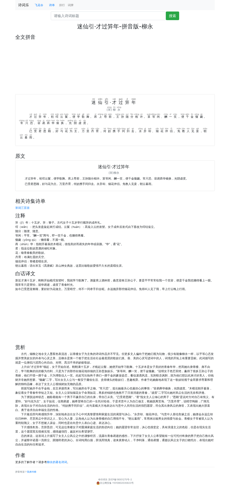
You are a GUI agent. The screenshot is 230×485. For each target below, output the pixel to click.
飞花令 (39, 5)
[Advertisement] (115, 67)
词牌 (70, 5)
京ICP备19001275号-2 (120, 479)
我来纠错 (31, 471)
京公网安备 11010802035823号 (117, 483)
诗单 (52, 5)
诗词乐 (23, 5)
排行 (62, 5)
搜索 (172, 16)
